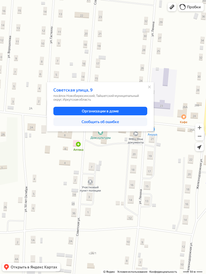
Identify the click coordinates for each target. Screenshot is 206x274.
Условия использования (132, 271)
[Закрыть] (149, 87)
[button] (172, 7)
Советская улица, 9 (73, 90)
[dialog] (100, 106)
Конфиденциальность (163, 271)
